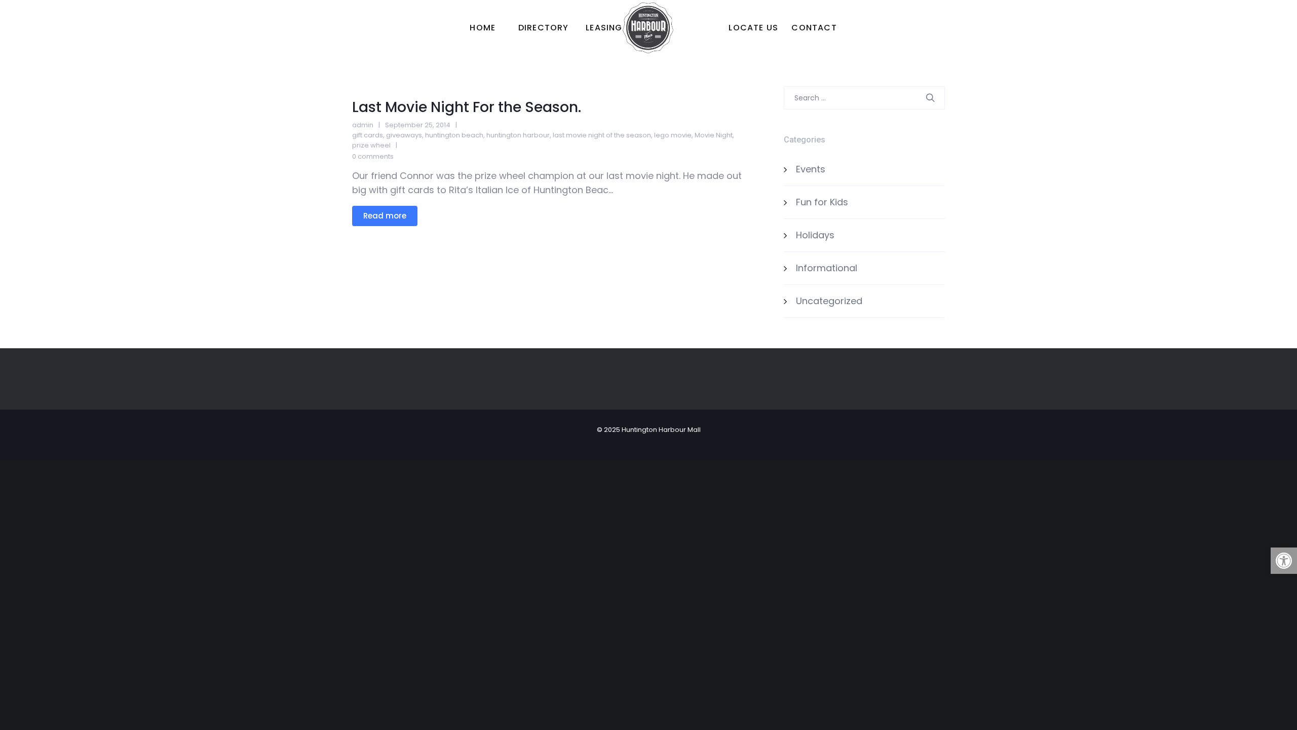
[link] (1284, 561)
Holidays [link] (815, 235)
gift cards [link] (367, 135)
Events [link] (810, 169)
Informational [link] (826, 268)
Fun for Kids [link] (822, 202)
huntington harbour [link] (518, 135)
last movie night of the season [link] (602, 135)
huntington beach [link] (454, 135)
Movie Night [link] (714, 135)
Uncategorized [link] (829, 301)
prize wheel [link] (371, 145)
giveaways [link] (404, 135)
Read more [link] (384, 215)
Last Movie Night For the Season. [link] (466, 107)
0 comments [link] (373, 156)
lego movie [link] (673, 135)
